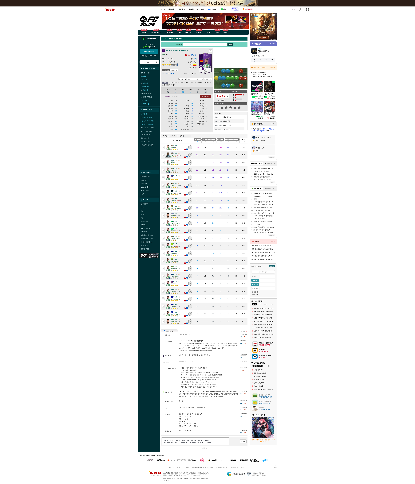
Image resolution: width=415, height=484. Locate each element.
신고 (245, 336)
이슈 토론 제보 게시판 (147, 145)
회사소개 (171, 467)
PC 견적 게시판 (145, 190)
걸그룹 (142, 214)
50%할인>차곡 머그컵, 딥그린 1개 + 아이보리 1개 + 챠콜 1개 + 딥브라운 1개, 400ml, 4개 (263, 245)
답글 (241, 336)
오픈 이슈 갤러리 (145, 177)
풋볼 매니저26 (145, 249)
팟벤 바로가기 (144, 204)
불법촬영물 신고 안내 (221, 467)
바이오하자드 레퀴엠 (146, 242)
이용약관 (187, 467)
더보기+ (272, 44)
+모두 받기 (272, 266)
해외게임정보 (144, 221)
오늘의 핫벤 (144, 180)
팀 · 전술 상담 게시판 (146, 131)
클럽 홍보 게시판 (145, 138)
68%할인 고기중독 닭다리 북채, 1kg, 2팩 (263, 252)
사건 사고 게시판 (145, 141)
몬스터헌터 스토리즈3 (147, 238)
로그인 (293, 9)
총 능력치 (167, 96)
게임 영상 (143, 225)
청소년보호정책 (209, 467)
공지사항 (243, 467)
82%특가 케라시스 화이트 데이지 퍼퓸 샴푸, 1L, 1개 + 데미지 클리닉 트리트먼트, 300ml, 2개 (263, 259)
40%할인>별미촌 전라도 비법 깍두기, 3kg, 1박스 (263, 256)
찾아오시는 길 (234, 467)
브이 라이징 (144, 232)
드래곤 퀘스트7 (145, 245)
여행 (142, 218)
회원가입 (144, 56)
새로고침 (174, 70)
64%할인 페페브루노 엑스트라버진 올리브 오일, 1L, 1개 (263, 249)
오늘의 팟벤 (144, 183)
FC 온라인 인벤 (151, 39)
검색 (156, 62)
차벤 (142, 211)
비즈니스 (179, 467)
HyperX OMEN (145, 228)
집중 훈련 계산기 (206, 96)
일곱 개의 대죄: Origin (147, 235)
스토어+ (272, 67)
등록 (243, 441)
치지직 (142, 207)
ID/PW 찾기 (152, 56)
